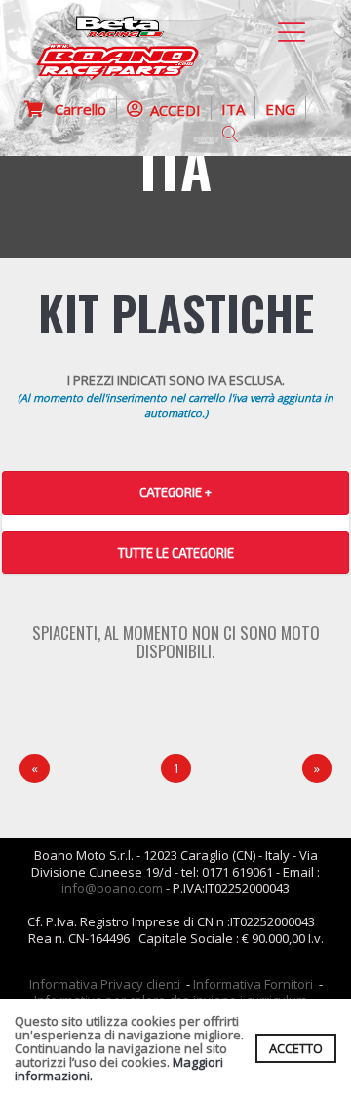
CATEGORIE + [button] (175, 492)
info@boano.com (112, 888)
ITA (233, 109)
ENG (280, 109)
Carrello (74, 109)
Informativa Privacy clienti (104, 984)
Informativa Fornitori (253, 984)
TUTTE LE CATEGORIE (176, 553)
